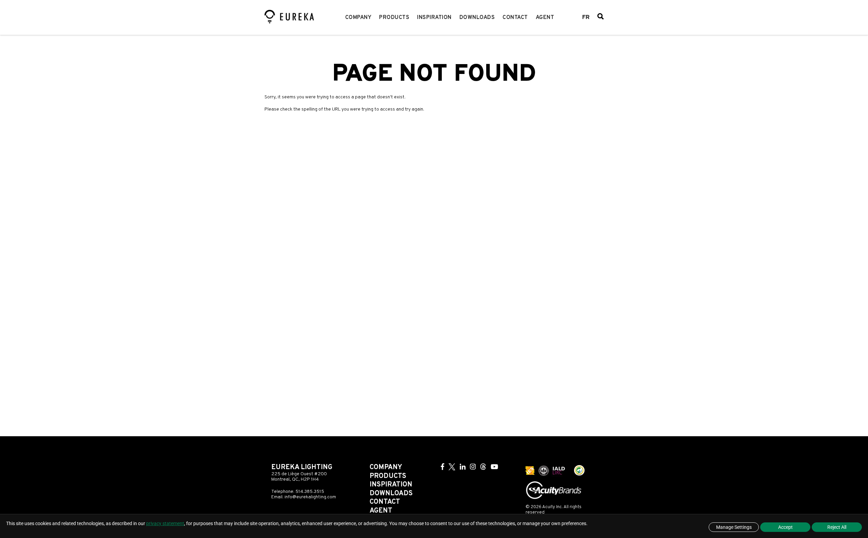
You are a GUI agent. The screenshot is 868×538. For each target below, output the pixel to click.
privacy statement (165, 523)
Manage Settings (734, 527)
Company (358, 17)
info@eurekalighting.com (310, 497)
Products (394, 17)
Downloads (477, 17)
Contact (515, 17)
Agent (545, 17)
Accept (785, 527)
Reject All (836, 527)
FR (586, 17)
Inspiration (434, 17)
